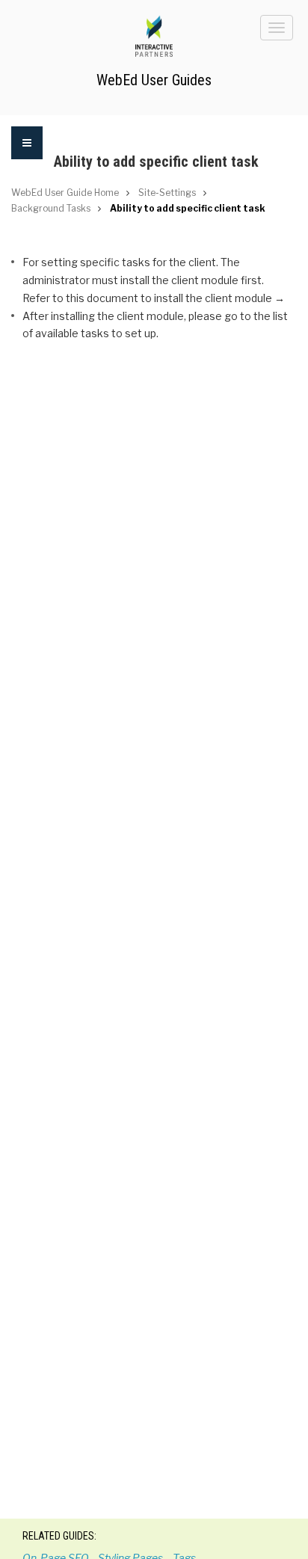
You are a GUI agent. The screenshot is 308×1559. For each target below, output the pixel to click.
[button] (27, 152)
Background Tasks (50, 208)
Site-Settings (167, 192)
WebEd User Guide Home (65, 192)
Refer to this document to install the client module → (153, 298)
